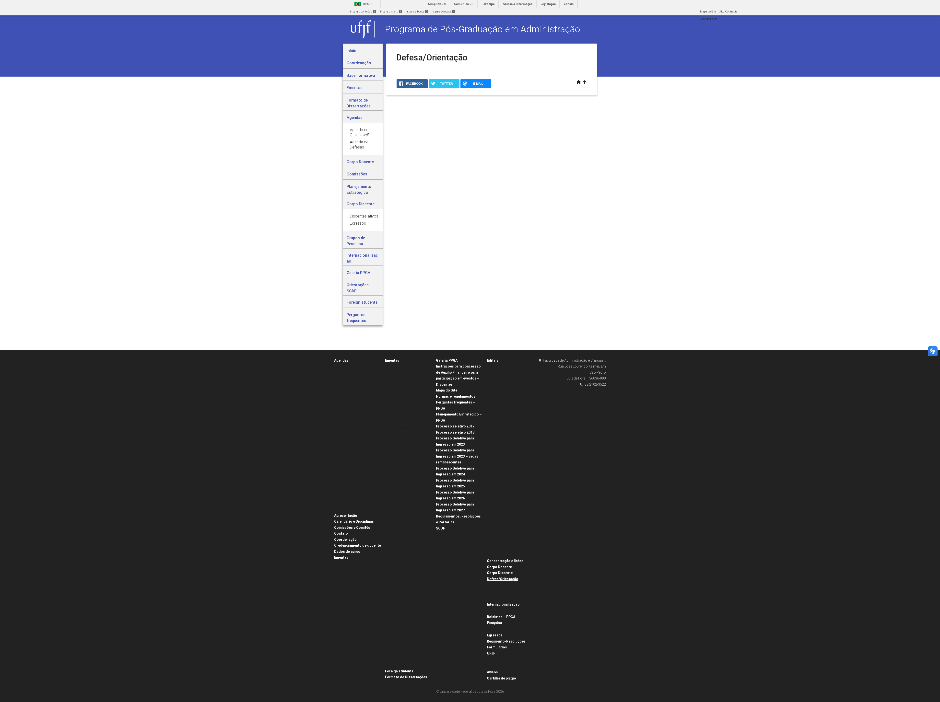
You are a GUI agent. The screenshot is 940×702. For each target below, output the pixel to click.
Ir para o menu (390, 11)
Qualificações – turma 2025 (354, 509)
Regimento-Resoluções (506, 641)
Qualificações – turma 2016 (354, 451)
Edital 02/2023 (498, 522)
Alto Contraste (728, 11)
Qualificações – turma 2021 (354, 483)
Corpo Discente (500, 573)
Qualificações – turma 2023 (354, 496)
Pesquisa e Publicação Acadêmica (410, 619)
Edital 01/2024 (498, 490)
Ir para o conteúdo (362, 11)
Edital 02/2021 (498, 516)
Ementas (341, 557)
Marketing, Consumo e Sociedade (409, 580)
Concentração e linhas (505, 561)
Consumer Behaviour (401, 438)
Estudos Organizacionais (404, 522)
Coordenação (345, 539)
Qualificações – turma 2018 (354, 464)
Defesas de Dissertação (504, 585)
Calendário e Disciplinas (354, 521)
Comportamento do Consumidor (408, 405)
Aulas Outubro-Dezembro (403, 373)
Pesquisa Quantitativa (402, 632)
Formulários (497, 647)
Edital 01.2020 (498, 457)
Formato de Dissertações (406, 677)
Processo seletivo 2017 (455, 426)
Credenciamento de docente (357, 545)
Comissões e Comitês (352, 527)
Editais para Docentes (503, 548)
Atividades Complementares (405, 399)
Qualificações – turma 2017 (354, 457)
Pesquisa (494, 623)
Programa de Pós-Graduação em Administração (482, 29)
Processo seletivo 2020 (503, 431)
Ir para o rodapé (443, 11)
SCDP (440, 528)
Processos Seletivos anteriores (508, 392)
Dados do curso (347, 551)
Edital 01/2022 (498, 477)
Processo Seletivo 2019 (503, 444)
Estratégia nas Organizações (406, 503)
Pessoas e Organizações (403, 639)
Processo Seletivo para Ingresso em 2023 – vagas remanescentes (457, 456)
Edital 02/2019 (498, 509)
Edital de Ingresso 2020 (504, 425)
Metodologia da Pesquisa (404, 600)
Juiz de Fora (497, 666)
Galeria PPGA (447, 360)
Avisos (492, 672)
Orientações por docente (504, 591)
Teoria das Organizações (404, 658)
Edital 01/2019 (498, 470)
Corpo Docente (499, 567)
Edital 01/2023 (498, 483)
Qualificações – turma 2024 (354, 503)
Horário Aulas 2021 (399, 366)
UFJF (491, 653)
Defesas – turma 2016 (351, 379)
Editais (492, 360)
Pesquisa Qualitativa (401, 626)
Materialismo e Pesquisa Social (408, 587)
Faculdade (496, 659)
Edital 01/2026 (498, 503)
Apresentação (345, 516)
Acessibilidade (708, 19)
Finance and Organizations (405, 548)
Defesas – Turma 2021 (351, 425)
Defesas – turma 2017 (351, 386)
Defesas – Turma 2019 (351, 418)
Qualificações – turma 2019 (354, 470)
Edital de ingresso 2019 (504, 438)
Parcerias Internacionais (505, 610)
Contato (341, 533)
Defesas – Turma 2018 (351, 392)
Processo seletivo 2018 (455, 432)
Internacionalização (503, 604)
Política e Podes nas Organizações (410, 645)
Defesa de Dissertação (402, 457)
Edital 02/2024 (498, 528)
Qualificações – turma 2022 (354, 490)
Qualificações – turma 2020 (354, 477)
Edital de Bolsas (499, 451)
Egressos (495, 635)
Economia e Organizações (404, 464)
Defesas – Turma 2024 (351, 431)
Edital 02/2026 (498, 541)
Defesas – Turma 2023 (351, 412)
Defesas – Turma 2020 (351, 399)
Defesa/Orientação (502, 579)
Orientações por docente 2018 (508, 598)
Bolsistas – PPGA (501, 617)
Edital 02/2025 (498, 535)
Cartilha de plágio (501, 678)
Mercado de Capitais (401, 593)
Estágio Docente (398, 496)
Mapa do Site (708, 11)
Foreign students (399, 671)
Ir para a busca (416, 11)
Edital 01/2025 (498, 496)
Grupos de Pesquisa (502, 629)
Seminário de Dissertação (404, 652)
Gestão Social (396, 567)
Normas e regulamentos (455, 396)
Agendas (341, 360)
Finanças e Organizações (404, 541)
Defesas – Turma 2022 (351, 405)
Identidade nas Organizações (406, 574)
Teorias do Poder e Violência (405, 665)
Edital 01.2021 (498, 464)
